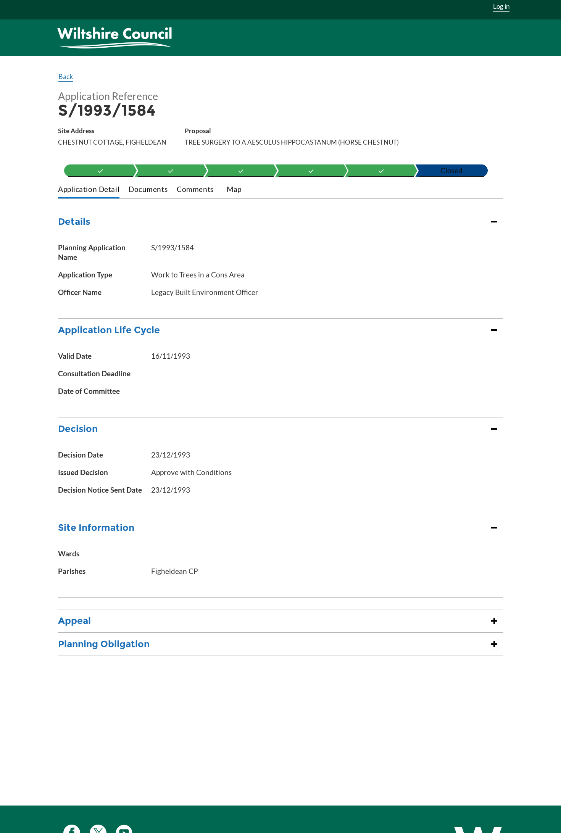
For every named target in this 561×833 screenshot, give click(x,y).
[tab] (88, 189)
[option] (100, 170)
